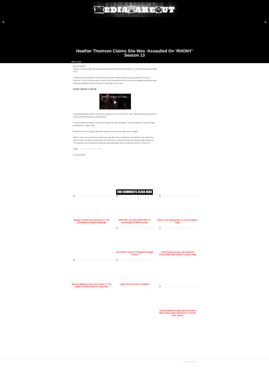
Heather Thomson (87, 149)
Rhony (100, 149)
